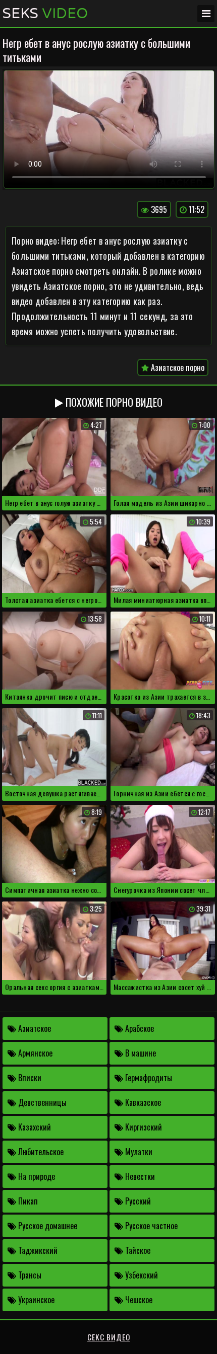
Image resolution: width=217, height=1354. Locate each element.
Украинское (35, 1300)
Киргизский (142, 1127)
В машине (139, 1053)
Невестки (139, 1176)
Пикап (27, 1201)
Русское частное (150, 1226)
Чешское (137, 1300)
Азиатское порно (176, 367)
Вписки (28, 1078)
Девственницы (41, 1102)
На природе (35, 1176)
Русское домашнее (46, 1226)
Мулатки (137, 1152)
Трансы (28, 1275)
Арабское (138, 1028)
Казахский (33, 1127)
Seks (45, 13)
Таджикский (37, 1250)
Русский (137, 1201)
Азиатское (33, 1028)
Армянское (34, 1053)
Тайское (136, 1250)
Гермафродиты (147, 1078)
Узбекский (140, 1275)
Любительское (40, 1152)
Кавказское (142, 1102)
